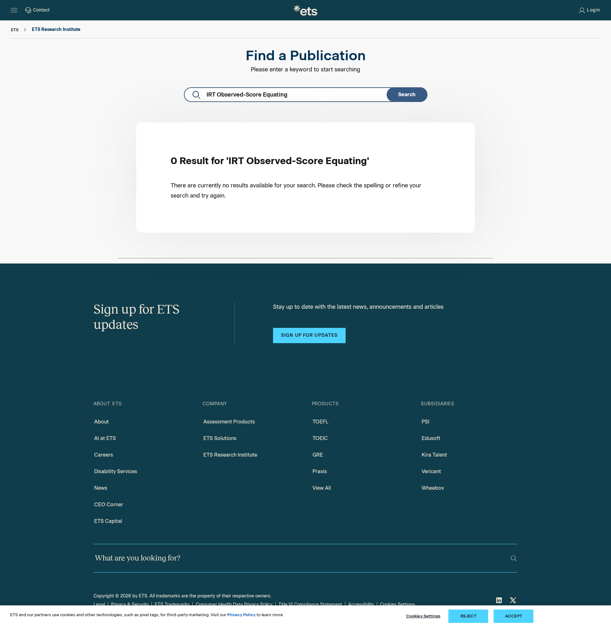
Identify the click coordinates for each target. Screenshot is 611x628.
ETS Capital (108, 521)
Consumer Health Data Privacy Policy (234, 604)
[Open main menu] (14, 10)
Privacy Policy (241, 614)
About (101, 422)
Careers (103, 455)
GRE (318, 455)
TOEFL (320, 422)
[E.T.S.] (305, 10)
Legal (99, 604)
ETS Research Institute (230, 455)
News (100, 488)
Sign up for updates (309, 335)
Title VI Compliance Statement (310, 604)
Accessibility (361, 604)
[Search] (513, 558)
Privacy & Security (130, 604)
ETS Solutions (219, 438)
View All (322, 488)
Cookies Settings (397, 604)
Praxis (320, 471)
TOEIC (320, 438)
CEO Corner (108, 505)
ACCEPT (513, 616)
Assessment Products (229, 422)
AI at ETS (105, 438)
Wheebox (433, 488)
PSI (425, 422)
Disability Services (115, 471)
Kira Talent (434, 455)
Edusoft (431, 438)
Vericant (431, 471)
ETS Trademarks (172, 604)
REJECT (468, 616)
